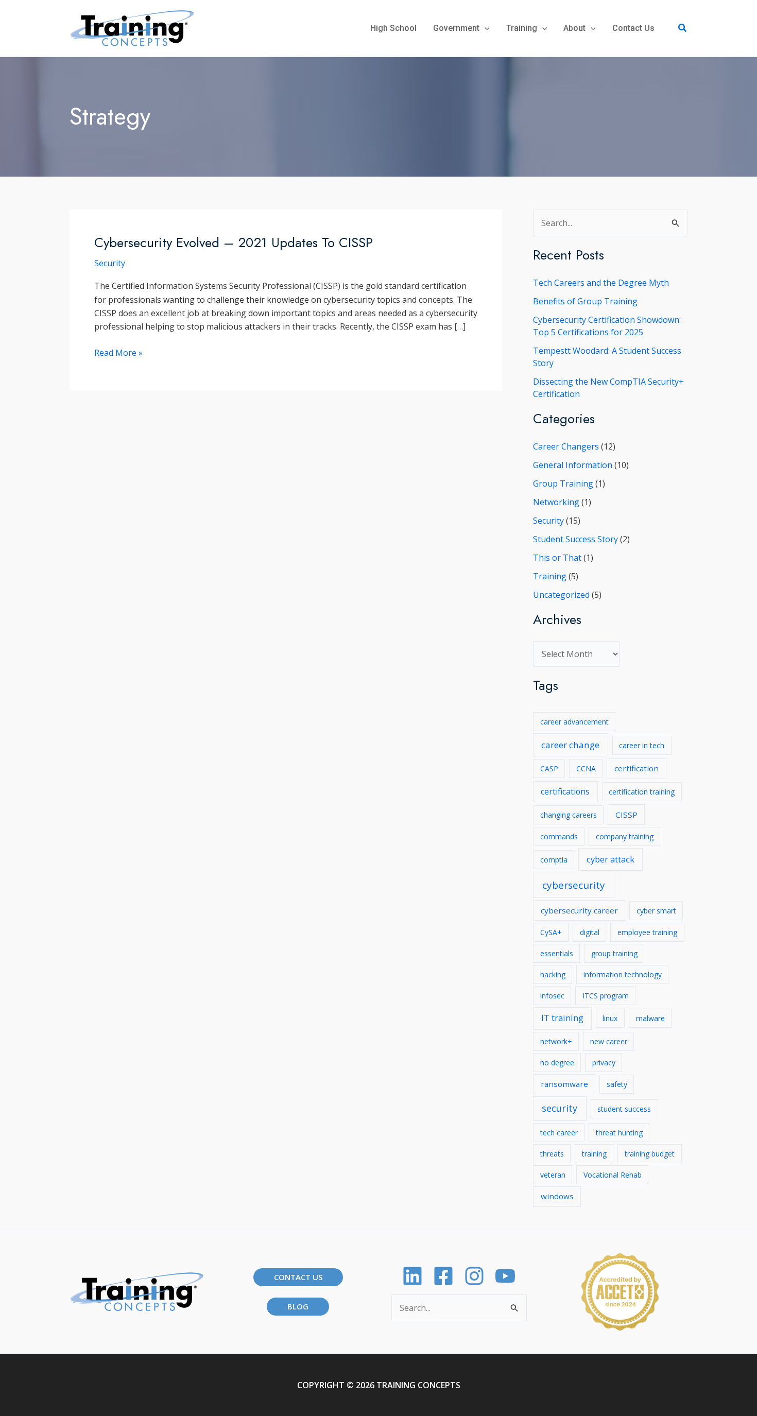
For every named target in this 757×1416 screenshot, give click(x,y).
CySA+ (551, 932)
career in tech (641, 745)
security (559, 1108)
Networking (556, 502)
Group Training (563, 483)
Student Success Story (575, 539)
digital (589, 932)
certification (636, 768)
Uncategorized (561, 594)
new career (608, 1041)
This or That (557, 557)
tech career (559, 1132)
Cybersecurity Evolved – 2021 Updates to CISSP (233, 242)
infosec (552, 995)
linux (610, 1018)
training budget (650, 1154)
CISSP (626, 814)
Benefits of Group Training (585, 301)
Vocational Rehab (612, 1175)
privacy (603, 1062)
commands (559, 836)
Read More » (118, 353)
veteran (552, 1175)
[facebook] (443, 1276)
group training (614, 953)
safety (617, 1084)
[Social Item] (474, 1276)
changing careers (568, 815)
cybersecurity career (579, 910)
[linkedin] (412, 1276)
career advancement (574, 722)
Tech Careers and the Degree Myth (601, 282)
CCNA (586, 768)
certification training (642, 792)
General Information (572, 465)
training (594, 1154)
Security (109, 263)
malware (650, 1018)
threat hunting (619, 1132)
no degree (557, 1062)
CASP (549, 768)
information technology (622, 974)
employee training (647, 932)
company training (624, 836)
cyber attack (610, 859)
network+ (556, 1041)
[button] (484, 28)
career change (570, 745)
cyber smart (656, 911)
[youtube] (505, 1276)
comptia (553, 860)
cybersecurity (573, 885)
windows (557, 1196)
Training (549, 576)
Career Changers (566, 446)
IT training (562, 1018)
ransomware (564, 1084)
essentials (556, 953)
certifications (565, 791)
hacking (552, 974)
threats (552, 1154)
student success (624, 1109)
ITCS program (605, 995)
